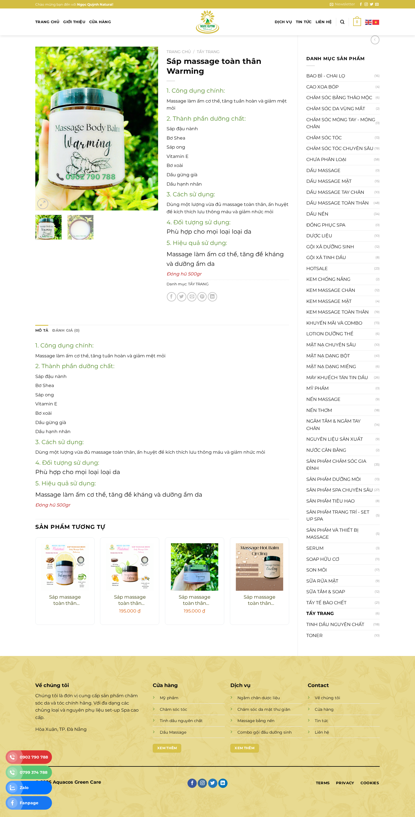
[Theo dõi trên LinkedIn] (223, 783)
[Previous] (45, 128)
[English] (368, 21)
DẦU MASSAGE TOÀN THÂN (337, 203)
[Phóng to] (42, 203)
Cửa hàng (100, 22)
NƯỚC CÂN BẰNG (326, 450)
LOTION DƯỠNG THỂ (329, 333)
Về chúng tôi (327, 697)
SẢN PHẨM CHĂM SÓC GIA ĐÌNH (336, 465)
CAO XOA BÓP (322, 87)
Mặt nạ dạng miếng (331, 366)
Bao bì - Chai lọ (325, 76)
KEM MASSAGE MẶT (328, 301)
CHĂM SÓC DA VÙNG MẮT (335, 108)
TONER (314, 635)
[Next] (148, 128)
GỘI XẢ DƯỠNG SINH (330, 246)
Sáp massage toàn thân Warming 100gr (194, 600)
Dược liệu (319, 235)
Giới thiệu (74, 22)
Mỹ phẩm (317, 388)
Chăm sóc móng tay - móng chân (340, 123)
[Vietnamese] (376, 21)
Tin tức (304, 22)
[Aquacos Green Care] (207, 21)
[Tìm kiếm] (342, 22)
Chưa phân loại (326, 159)
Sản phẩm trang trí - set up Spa (337, 515)
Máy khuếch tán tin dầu (337, 377)
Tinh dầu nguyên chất (335, 624)
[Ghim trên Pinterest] (202, 296)
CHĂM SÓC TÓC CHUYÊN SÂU (340, 148)
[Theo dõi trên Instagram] (366, 4)
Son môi (316, 570)
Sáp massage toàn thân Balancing (65, 600)
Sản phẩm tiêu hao (330, 501)
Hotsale (317, 268)
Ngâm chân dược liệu (258, 697)
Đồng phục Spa (325, 225)
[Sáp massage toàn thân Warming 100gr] (194, 567)
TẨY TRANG (320, 613)
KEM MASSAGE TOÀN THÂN (337, 312)
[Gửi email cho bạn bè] (191, 296)
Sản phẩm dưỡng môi (333, 479)
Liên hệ (324, 22)
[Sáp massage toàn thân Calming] (130, 567)
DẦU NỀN (317, 214)
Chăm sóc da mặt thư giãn (263, 709)
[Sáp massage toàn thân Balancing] (65, 567)
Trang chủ (47, 22)
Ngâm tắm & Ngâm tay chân (333, 424)
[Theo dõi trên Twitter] (371, 4)
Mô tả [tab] (41, 330)
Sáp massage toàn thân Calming (130, 600)
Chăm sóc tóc (324, 137)
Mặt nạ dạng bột (328, 355)
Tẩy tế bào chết (326, 602)
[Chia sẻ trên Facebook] (171, 296)
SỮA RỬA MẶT (322, 581)
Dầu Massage (173, 732)
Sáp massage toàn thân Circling (259, 600)
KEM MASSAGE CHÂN (330, 290)
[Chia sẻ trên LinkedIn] (212, 296)
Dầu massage (323, 170)
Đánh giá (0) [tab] (66, 330)
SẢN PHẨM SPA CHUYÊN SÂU (339, 490)
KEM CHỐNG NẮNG (328, 279)
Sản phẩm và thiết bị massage (332, 533)
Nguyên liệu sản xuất (334, 439)
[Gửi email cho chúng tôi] (377, 4)
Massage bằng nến (255, 720)
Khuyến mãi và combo (334, 323)
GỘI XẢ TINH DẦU (326, 257)
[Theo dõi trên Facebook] (360, 4)
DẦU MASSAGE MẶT (328, 181)
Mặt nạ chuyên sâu (331, 344)
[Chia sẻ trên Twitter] (181, 296)
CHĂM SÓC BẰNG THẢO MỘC (339, 97)
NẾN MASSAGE (323, 399)
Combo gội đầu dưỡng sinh (264, 732)
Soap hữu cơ (322, 559)
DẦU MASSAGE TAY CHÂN (335, 192)
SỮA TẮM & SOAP (325, 591)
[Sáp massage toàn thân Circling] (259, 567)
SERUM (315, 548)
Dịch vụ (283, 22)
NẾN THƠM (319, 410)
